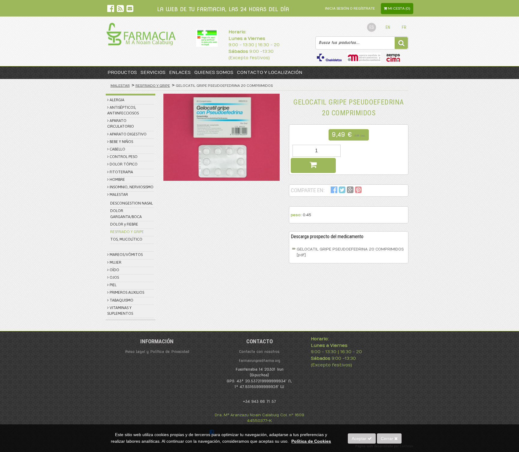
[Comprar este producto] (313, 165)
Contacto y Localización (269, 72)
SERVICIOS (153, 72)
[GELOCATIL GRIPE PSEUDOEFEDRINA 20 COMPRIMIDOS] (221, 137)
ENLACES (180, 72)
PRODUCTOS (122, 72)
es (371, 27)
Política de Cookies (311, 441)
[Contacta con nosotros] (129, 9)
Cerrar (387, 438)
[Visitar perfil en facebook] (111, 9)
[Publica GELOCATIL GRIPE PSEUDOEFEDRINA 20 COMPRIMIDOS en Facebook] (334, 190)
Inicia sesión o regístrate (350, 9)
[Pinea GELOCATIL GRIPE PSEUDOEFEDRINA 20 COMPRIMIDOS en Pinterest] (358, 190)
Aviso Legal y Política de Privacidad (157, 351)
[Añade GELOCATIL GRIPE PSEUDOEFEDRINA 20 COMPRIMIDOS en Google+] (350, 190)
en (388, 27)
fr (404, 27)
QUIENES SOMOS (213, 72)
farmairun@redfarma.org (259, 360)
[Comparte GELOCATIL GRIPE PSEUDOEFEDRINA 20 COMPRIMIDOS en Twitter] (342, 190)
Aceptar (360, 438)
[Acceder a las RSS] (121, 9)
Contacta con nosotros (259, 351)
